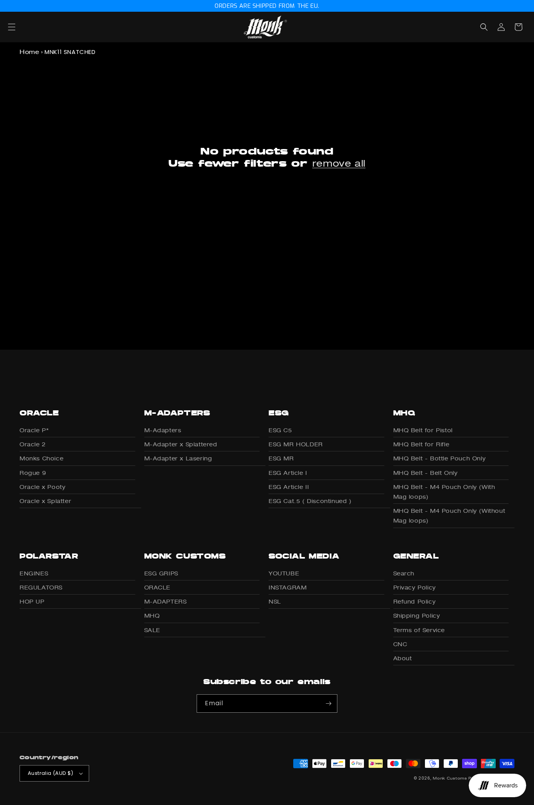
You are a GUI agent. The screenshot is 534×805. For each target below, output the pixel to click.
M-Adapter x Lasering (178, 458)
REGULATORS (41, 587)
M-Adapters (162, 430)
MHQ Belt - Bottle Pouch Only (439, 458)
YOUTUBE (284, 573)
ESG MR (281, 458)
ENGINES (34, 573)
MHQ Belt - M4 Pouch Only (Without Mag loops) (449, 515)
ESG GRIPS (161, 573)
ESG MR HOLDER (296, 444)
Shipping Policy (416, 615)
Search (404, 573)
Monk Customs (450, 778)
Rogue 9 (33, 472)
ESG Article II (289, 486)
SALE (152, 630)
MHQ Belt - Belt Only (425, 472)
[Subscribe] (328, 703)
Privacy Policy (414, 587)
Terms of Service (419, 630)
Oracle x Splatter (45, 501)
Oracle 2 (33, 444)
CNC (400, 644)
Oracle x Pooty (42, 486)
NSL (275, 601)
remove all (339, 163)
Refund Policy (414, 601)
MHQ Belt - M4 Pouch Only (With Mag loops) (444, 491)
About (402, 658)
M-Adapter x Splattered (180, 444)
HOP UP (32, 601)
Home (29, 52)
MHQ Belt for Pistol (423, 430)
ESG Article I (288, 472)
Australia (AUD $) (50, 773)
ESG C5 (280, 430)
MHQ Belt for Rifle (421, 444)
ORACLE (157, 587)
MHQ (152, 615)
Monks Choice (41, 458)
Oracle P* (34, 430)
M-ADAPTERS (165, 601)
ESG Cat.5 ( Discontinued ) (310, 501)
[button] (20, 27)
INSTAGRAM (287, 587)
